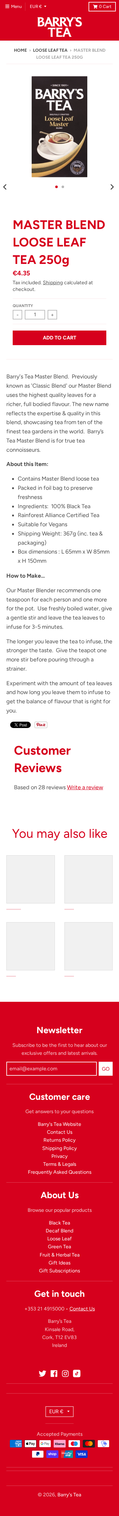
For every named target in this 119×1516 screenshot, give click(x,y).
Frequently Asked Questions (59, 1172)
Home (20, 50)
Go (105, 1069)
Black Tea (59, 1223)
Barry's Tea (69, 1495)
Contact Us (59, 1132)
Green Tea (59, 1247)
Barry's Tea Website (59, 1124)
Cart (105, 6)
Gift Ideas (59, 1263)
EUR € (36, 6)
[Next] (112, 187)
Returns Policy (59, 1140)
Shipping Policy (59, 1148)
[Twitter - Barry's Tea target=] (42, 1373)
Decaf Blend (59, 1231)
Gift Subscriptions (59, 1271)
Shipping (53, 282)
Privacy (59, 1156)
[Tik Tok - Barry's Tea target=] (77, 1373)
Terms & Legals (59, 1164)
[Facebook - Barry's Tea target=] (54, 1373)
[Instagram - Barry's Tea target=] (65, 1373)
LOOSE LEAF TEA (50, 50)
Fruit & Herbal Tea (60, 1255)
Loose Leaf (59, 1239)
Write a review (85, 787)
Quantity (23, 305)
